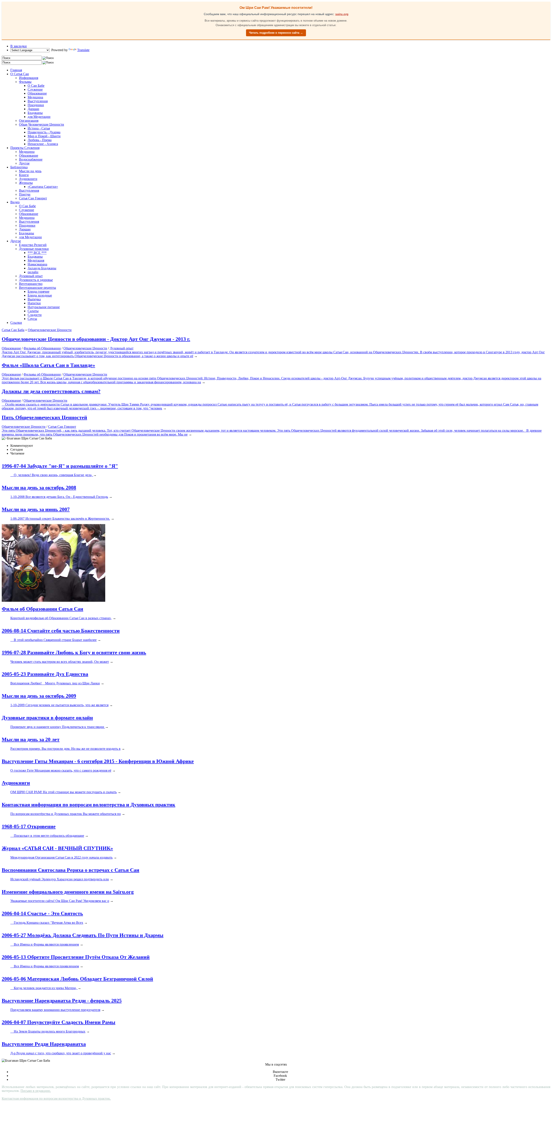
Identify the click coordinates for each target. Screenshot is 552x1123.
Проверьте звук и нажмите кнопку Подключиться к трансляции (57, 727)
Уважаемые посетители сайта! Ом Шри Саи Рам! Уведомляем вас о (59, 901)
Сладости (35, 315)
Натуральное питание (44, 307)
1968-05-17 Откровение (29, 826)
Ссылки (16, 322)
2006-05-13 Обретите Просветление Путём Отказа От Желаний (76, 957)
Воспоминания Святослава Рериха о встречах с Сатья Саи (70, 870)
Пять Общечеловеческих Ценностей (44, 417)
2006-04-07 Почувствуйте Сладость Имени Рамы (58, 1022)
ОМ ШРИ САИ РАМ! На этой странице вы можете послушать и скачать (63, 792)
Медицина (35, 97)
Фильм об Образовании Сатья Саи (42, 609)
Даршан (33, 109)
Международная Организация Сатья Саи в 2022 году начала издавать (61, 857)
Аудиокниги (28, 179)
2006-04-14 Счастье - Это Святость (42, 913)
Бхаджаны (35, 113)
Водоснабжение (30, 159)
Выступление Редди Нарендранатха (44, 1044)
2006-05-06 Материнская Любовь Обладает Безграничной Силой (77, 979)
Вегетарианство (30, 284)
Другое (24, 163)
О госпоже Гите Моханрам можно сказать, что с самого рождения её (60, 770)
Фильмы (25, 82)
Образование (37, 93)
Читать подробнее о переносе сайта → (276, 32)
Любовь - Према (40, 140)
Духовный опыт (31, 276)
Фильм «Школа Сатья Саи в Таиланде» (48, 365)
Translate (83, 50)
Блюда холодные (40, 295)
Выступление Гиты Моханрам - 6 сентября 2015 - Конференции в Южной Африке (98, 761)
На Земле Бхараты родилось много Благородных (47, 1031)
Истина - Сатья (39, 128)
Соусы (32, 319)
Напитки (34, 303)
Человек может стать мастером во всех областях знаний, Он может (59, 661)
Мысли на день (30, 171)
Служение (35, 89)
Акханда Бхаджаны (42, 268)
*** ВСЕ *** (37, 252)
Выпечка (34, 299)
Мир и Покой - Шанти (44, 136)
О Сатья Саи (19, 74)
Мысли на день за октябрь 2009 (39, 696)
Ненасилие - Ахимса (43, 144)
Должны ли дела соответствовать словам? (51, 391)
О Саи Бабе (36, 85)
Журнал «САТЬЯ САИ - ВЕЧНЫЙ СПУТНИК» (57, 848)
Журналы (26, 183)
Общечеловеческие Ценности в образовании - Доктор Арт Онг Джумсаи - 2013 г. (96, 339)
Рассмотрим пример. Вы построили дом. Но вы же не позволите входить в (65, 748)
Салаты (33, 311)
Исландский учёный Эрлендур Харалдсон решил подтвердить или (59, 879)
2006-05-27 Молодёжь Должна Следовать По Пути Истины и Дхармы (82, 935)
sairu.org (341, 14)
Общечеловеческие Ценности (85, 348)
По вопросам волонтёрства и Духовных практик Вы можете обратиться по (65, 814)
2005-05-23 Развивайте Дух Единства (45, 674)
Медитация (36, 260)
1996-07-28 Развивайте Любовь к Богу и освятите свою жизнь (74, 652)
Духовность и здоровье (36, 280)
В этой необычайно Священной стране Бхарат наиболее (53, 640)
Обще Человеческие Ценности (41, 124)
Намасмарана (37, 264)
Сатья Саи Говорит (33, 198)
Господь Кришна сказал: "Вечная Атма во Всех (46, 922)
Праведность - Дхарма (44, 132)
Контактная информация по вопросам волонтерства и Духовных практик (88, 804)
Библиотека (19, 167)
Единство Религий (33, 245)
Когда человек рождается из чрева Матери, (44, 988)
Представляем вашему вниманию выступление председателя (55, 1010)
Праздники (36, 105)
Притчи (24, 194)
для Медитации (39, 116)
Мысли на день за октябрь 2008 (39, 487)
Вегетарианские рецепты (37, 287)
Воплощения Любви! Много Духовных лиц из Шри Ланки (55, 683)
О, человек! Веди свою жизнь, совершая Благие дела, (51, 475)
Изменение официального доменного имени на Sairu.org (68, 892)
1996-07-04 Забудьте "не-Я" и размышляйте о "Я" (60, 466)
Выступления (38, 101)
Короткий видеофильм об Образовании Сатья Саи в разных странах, (61, 618)
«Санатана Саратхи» (43, 186)
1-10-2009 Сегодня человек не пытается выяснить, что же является (59, 705)
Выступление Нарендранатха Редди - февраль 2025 (62, 1000)
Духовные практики (34, 249)
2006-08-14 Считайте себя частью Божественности (61, 630)
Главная (16, 70)
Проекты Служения (24, 148)
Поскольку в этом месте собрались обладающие (47, 835)
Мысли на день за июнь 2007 (36, 509)
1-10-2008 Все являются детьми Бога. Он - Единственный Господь (59, 497)
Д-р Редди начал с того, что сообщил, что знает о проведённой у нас (60, 1053)
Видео (15, 202)
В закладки (18, 46)
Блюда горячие (38, 291)
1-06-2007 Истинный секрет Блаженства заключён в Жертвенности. (60, 518)
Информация (28, 78)
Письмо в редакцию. (35, 1091)
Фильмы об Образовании (42, 348)
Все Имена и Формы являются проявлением (44, 944)
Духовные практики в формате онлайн (47, 717)
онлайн (33, 272)
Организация (28, 120)
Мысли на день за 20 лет (31, 739)
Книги (24, 175)
